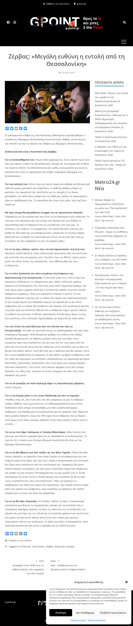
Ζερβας (49, 546)
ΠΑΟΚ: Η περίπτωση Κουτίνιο (111, 137)
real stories (25, 540)
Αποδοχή (60, 612)
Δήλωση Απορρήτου (96, 620)
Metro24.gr (108, 216)
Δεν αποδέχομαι (85, 612)
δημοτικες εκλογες (64, 546)
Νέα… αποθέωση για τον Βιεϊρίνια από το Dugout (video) (68, 565)
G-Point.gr (25, 546)
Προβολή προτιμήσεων (113, 612)
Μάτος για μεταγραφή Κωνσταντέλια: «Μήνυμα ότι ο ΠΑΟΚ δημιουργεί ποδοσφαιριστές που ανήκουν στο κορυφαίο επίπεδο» (111, 119)
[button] (126, 582)
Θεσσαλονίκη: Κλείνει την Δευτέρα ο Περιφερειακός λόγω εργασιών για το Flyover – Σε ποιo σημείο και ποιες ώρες (111, 283)
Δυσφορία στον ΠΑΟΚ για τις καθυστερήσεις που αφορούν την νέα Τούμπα (28, 567)
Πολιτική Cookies (78, 620)
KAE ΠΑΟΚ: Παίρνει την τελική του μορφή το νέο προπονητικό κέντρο (111, 97)
